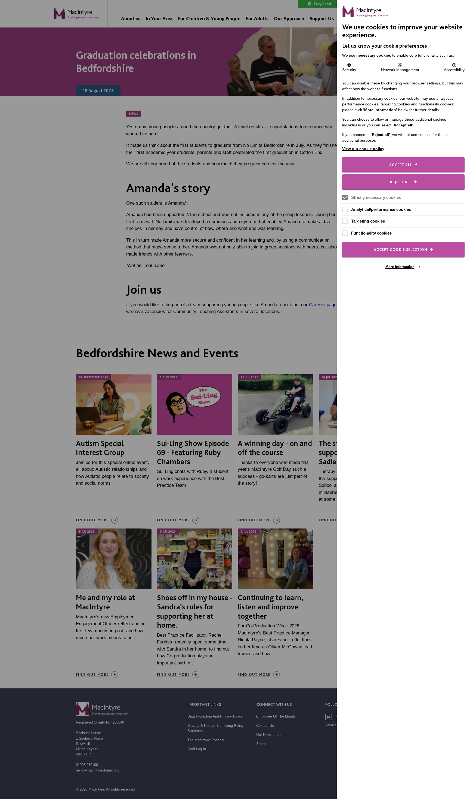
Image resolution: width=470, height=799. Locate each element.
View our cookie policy (363, 149)
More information (400, 267)
